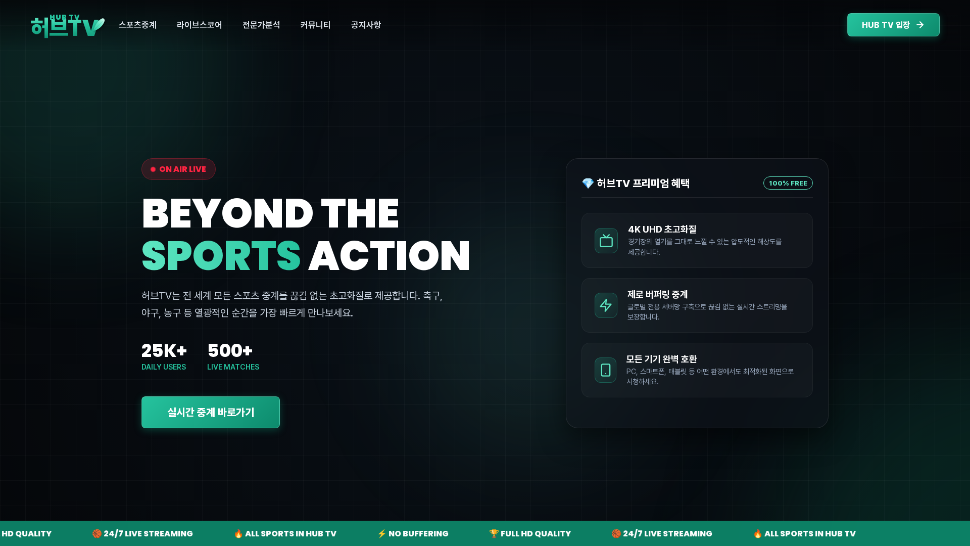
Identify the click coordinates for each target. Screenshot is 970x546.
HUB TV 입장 (886, 25)
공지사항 (366, 25)
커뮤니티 (316, 25)
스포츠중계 (138, 25)
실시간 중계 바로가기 (210, 412)
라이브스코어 (199, 25)
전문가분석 (261, 25)
